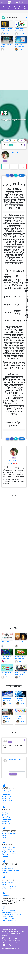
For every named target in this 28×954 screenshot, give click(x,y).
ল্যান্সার (14, 8)
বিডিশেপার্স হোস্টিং (7, 661)
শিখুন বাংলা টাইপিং (6, 816)
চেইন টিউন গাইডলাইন (7, 869)
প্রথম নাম (19, 661)
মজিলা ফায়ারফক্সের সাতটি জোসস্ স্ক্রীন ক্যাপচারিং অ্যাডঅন (19, 46)
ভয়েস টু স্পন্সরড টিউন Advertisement (11, 914)
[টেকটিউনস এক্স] (10, 945)
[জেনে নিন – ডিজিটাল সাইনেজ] (7, 39)
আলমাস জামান (6, 33)
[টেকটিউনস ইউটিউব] (13, 945)
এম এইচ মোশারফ (7, 677)
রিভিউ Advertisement (7, 916)
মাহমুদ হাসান (6, 49)
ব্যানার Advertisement (7, 907)
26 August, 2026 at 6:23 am (15, 759)
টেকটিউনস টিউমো (6, 837)
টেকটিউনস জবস (6, 802)
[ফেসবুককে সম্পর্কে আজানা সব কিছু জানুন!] (7, 694)
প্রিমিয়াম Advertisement (8, 918)
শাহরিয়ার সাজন (21, 677)
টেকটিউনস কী (5, 812)
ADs (24, 8)
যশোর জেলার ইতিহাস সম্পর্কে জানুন (6, 718)
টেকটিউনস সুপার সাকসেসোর (9, 886)
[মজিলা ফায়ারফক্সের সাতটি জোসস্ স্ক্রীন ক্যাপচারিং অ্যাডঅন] (21, 39)
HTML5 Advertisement (8, 911)
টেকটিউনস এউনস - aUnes (8, 851)
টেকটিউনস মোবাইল (11, 941)
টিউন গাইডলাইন (6, 867)
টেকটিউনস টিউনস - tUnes (8, 847)
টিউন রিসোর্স (5, 872)
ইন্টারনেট (11, 145)
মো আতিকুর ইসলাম (21, 646)
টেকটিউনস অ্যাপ (17, 941)
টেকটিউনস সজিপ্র (6, 822)
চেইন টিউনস (5, 857)
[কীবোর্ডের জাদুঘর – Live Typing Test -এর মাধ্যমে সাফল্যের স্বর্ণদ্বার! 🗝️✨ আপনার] (21, 636)
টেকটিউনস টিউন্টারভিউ (7, 882)
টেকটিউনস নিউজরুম (7, 800)
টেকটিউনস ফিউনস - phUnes (9, 853)
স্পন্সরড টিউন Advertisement (9, 912)
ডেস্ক (9, 8)
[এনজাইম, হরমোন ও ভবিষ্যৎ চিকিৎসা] (21, 26)
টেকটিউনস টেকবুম (6, 797)
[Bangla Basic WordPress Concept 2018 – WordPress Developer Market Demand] (7, 636)
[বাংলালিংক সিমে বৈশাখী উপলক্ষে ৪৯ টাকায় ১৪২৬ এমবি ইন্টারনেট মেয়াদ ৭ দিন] (21, 652)
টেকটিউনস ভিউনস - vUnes (8, 849)
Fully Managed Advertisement (10, 922)
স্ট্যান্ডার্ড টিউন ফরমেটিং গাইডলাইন (10, 870)
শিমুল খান (6, 646)
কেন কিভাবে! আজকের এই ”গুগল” (19, 718)
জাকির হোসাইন (21, 33)
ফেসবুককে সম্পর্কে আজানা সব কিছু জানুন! (7, 700)
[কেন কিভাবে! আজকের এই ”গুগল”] (20, 712)
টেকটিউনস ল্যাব (6, 798)
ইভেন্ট (19, 8)
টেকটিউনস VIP (6, 884)
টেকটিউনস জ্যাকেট (6, 791)
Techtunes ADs (8, 895)
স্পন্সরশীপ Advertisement (8, 920)
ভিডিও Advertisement (8, 909)
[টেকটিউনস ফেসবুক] (3, 945)
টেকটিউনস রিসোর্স (6, 820)
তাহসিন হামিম (16, 152)
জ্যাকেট (4, 8)
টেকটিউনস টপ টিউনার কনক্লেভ (9, 833)
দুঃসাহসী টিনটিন (21, 49)
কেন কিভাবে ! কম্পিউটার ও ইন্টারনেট (19, 700)
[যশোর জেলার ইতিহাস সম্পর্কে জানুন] (7, 712)
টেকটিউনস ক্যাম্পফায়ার (7, 888)
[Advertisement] (14, 71)
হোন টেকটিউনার (6, 814)
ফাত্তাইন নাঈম (11, 740)
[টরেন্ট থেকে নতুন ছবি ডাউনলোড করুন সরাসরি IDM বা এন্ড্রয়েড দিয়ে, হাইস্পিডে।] (7, 667)
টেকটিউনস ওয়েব (4, 941)
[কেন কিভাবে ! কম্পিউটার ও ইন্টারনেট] (20, 694)
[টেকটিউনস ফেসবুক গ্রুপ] (7, 945)
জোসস (22, 175)
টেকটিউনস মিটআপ (6, 835)
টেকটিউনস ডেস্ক (6, 793)
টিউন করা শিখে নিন (6, 818)
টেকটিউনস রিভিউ (6, 795)
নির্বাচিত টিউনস (5, 855)
